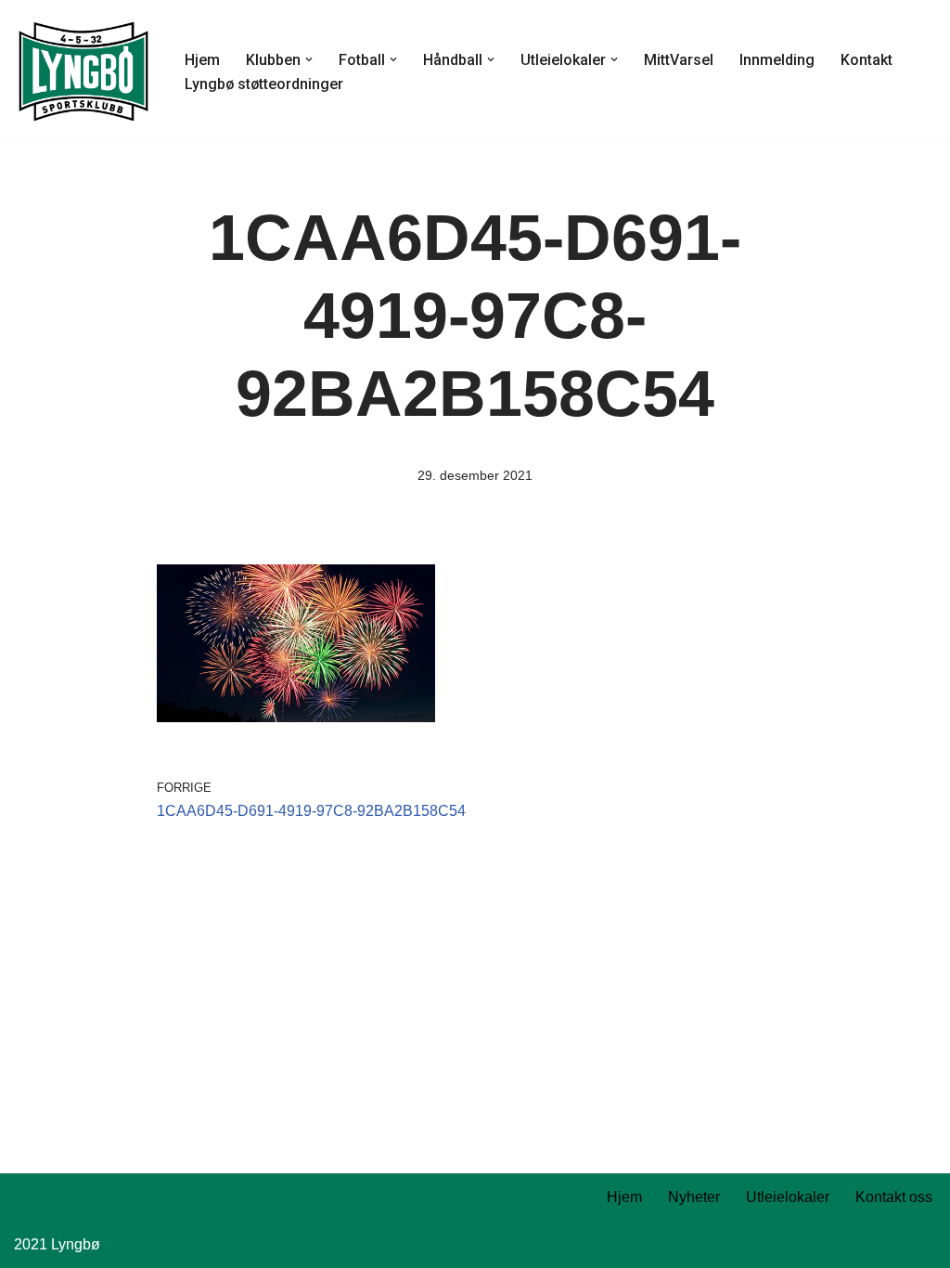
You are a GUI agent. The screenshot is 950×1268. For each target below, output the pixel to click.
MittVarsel (678, 60)
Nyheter (694, 1197)
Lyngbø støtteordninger (264, 84)
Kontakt (866, 60)
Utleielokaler (787, 1197)
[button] (309, 59)
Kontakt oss (893, 1197)
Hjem (202, 60)
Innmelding (777, 60)
